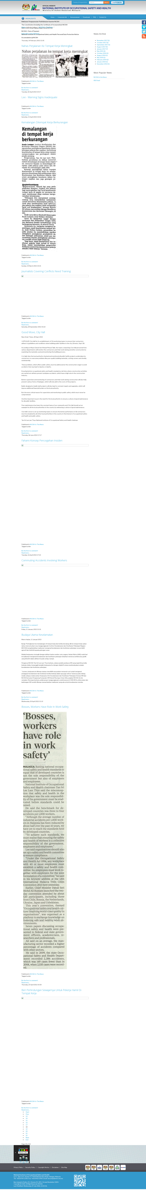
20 (26, 1131)
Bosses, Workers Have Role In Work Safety (45, 706)
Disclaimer (55, 1167)
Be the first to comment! (29, 87)
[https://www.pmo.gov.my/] (93, 1167)
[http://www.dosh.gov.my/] (111, 1167)
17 (26, 1125)
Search (106, 2)
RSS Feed (97, 80)
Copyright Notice (43, 1167)
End (27, 1140)
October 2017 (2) (102, 42)
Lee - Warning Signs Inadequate (39, 97)
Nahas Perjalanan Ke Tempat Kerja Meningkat (46, 46)
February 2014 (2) (102, 60)
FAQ (94, 17)
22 (26, 1135)
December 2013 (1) (103, 64)
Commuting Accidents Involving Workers (44, 560)
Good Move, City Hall (33, 332)
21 (26, 1133)
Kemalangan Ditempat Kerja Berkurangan (44, 122)
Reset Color (23, 1152)
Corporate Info (62, 17)
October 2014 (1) (102, 53)
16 (26, 1123)
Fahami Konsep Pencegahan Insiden (41, 440)
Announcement (75, 17)
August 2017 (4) (102, 47)
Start (27, 1112)
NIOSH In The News (46, 27)
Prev (27, 1114)
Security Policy (30, 1167)
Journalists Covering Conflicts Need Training (46, 271)
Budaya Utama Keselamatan (37, 634)
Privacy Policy (18, 1167)
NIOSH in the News (100, 77)
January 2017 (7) (102, 49)
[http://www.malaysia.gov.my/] (87, 1167)
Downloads (86, 17)
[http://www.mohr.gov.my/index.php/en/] (105, 1167)
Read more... (25, 90)
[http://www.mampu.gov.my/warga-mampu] (123, 1167)
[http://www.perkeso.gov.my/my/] (117, 1167)
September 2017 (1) (103, 45)
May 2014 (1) (101, 57)
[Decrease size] (27, 1160)
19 (26, 1129)
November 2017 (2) (103, 40)
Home (52, 17)
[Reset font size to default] (24, 1160)
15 (26, 1120)
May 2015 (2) (101, 51)
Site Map (64, 1167)
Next (27, 1137)
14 (26, 1118)
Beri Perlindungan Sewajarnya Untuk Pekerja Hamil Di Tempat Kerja (51, 991)
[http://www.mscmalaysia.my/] (99, 1167)
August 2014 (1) (102, 55)
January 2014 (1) (102, 62)
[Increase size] (21, 1160)
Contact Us (102, 17)
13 (26, 1116)
